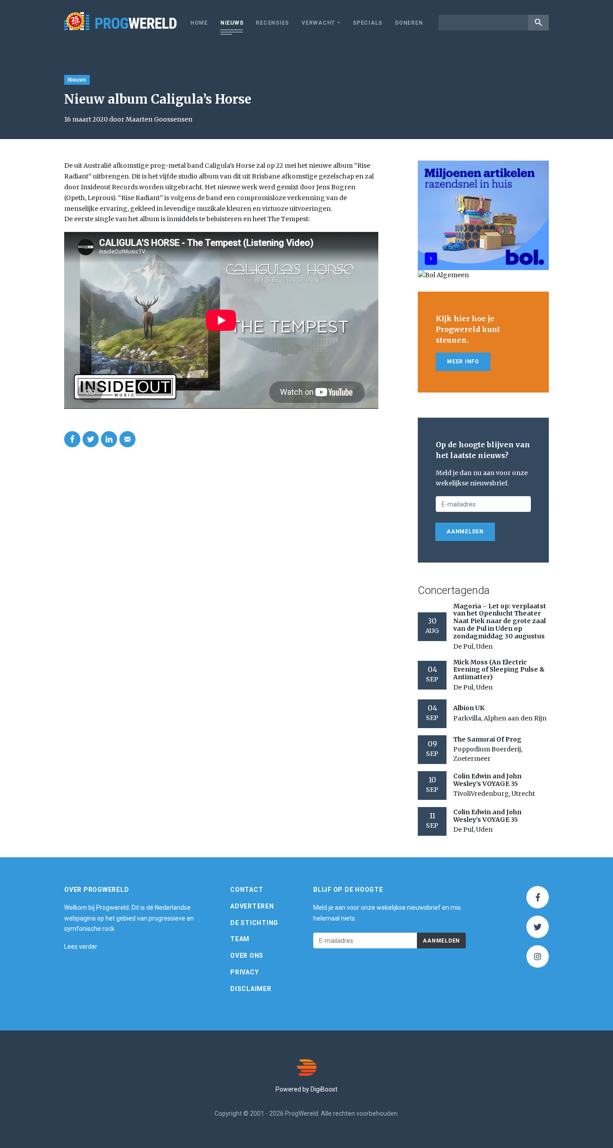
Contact (246, 889)
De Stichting (254, 922)
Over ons (246, 955)
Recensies (272, 23)
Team (240, 939)
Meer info (463, 361)
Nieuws (232, 23)
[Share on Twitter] (91, 439)
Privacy (244, 972)
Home (199, 23)
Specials (367, 23)
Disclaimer (250, 988)
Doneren (409, 23)
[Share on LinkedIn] (109, 439)
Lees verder (80, 946)
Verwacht (318, 23)
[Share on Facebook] (72, 439)
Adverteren (252, 906)
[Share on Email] (127, 439)
